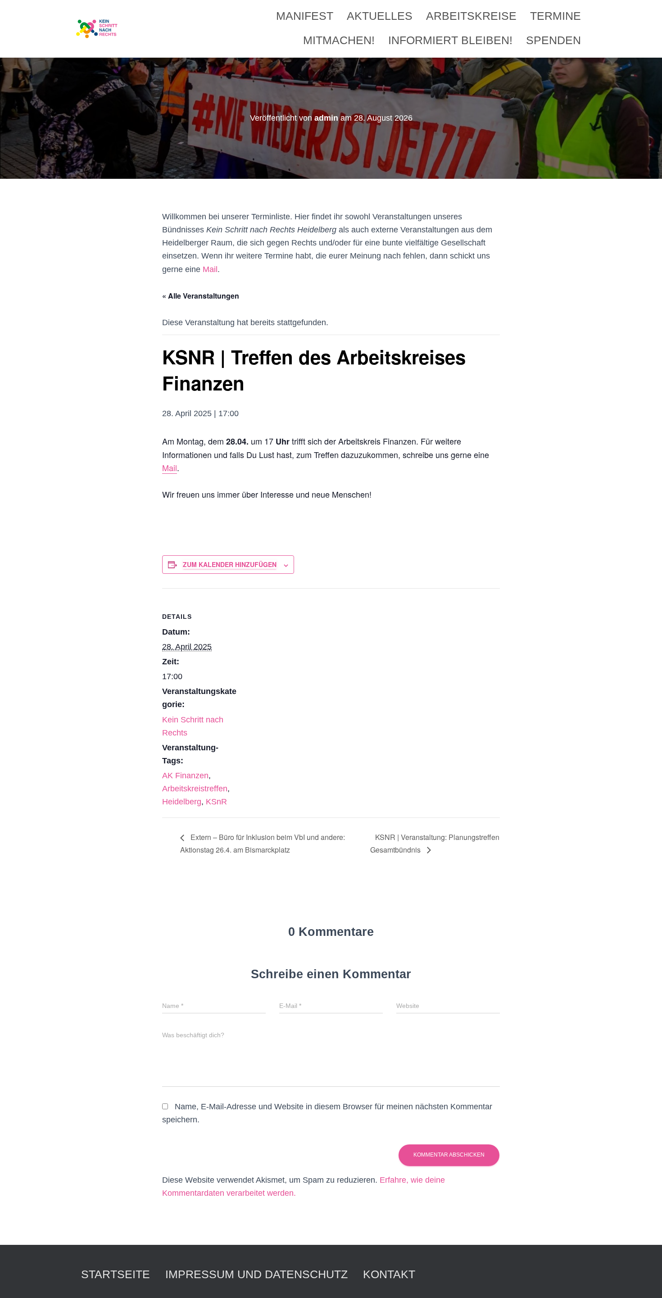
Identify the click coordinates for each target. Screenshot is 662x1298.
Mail (210, 269)
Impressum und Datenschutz (256, 1274)
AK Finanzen (185, 775)
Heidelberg (181, 801)
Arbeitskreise (471, 15)
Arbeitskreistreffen (194, 788)
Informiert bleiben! (450, 40)
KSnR (216, 801)
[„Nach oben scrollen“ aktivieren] (644, 1280)
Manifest (304, 15)
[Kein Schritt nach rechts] (97, 29)
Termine (555, 15)
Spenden (553, 40)
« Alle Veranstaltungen (200, 295)
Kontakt (389, 1274)
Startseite (115, 1274)
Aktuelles (380, 15)
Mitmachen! (339, 40)
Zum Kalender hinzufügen (230, 564)
